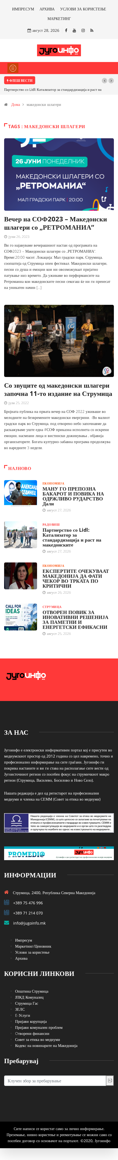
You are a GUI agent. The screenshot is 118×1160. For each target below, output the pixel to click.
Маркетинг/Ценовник (33, 946)
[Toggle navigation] (13, 68)
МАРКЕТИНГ (59, 18)
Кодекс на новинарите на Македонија (46, 1045)
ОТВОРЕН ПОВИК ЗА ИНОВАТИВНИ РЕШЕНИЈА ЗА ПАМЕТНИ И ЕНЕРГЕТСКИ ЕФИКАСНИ (75, 619)
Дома (15, 104)
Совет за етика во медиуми (37, 1039)
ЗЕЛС (20, 1009)
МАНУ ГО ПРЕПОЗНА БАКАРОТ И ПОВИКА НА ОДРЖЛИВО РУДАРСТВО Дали (73, 496)
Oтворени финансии (32, 1033)
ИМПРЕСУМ (23, 9)
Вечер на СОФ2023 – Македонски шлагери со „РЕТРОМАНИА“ (55, 223)
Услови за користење (32, 952)
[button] (104, 80)
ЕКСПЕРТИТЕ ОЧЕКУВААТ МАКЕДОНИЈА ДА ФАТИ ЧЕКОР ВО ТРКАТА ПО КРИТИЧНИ (76, 578)
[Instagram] (83, 30)
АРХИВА (47, 9)
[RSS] (91, 30)
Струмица (52, 607)
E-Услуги (22, 1015)
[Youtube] (74, 30)
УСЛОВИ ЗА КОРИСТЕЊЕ (83, 9)
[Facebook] (66, 30)
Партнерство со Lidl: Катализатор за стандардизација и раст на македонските (72, 537)
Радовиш (51, 524)
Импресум (23, 940)
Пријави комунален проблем (39, 1027)
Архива (21, 958)
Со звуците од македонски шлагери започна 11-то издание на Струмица (58, 389)
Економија (53, 483)
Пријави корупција (31, 1021)
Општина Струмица (31, 991)
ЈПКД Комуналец (29, 997)
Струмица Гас (26, 1003)
